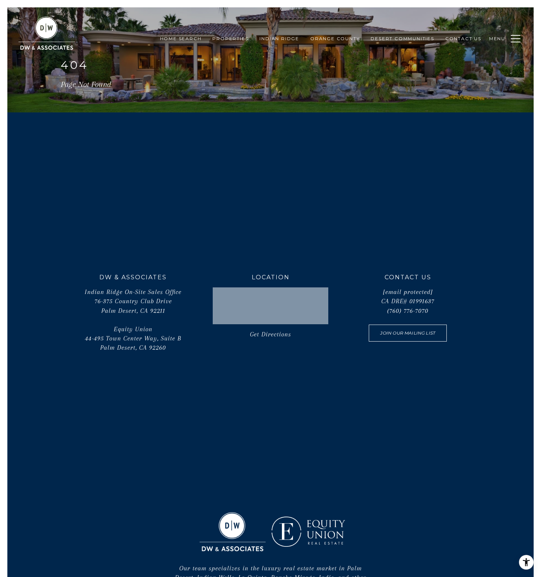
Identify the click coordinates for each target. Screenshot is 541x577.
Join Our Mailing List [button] (407, 333)
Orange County (335, 38)
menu (497, 38)
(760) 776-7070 (407, 310)
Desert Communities (402, 38)
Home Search (181, 38)
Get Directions (270, 334)
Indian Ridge (279, 38)
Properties (230, 38)
